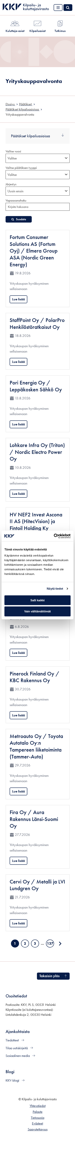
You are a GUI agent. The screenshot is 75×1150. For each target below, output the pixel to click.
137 (50, 944)
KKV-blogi (13, 1080)
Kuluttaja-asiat (15, 31)
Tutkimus (60, 31)
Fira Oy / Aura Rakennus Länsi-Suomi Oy (34, 819)
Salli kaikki (37, 600)
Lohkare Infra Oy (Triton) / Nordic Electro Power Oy (37, 452)
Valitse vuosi (13, 151)
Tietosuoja (37, 1118)
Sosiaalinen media (18, 1056)
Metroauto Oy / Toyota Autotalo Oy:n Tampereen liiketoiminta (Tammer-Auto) (36, 746)
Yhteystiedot (38, 1106)
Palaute (37, 1112)
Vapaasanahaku (16, 200)
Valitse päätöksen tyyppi (21, 168)
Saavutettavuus (38, 1129)
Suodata (21, 219)
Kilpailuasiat (37, 31)
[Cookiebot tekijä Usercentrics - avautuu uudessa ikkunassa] (54, 536)
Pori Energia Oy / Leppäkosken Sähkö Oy (36, 386)
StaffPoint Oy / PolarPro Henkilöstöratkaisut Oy (37, 324)
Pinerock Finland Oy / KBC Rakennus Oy (34, 677)
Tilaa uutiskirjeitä (17, 1048)
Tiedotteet (13, 1040)
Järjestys (11, 184)
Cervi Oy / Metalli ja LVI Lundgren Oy (37, 885)
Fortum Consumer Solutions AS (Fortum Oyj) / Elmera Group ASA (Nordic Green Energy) (34, 251)
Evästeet (37, 1123)
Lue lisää (18, 299)
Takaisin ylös (49, 976)
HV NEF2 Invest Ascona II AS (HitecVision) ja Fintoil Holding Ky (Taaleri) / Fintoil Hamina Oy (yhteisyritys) (37, 528)
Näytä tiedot (55, 588)
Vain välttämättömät (37, 611)
